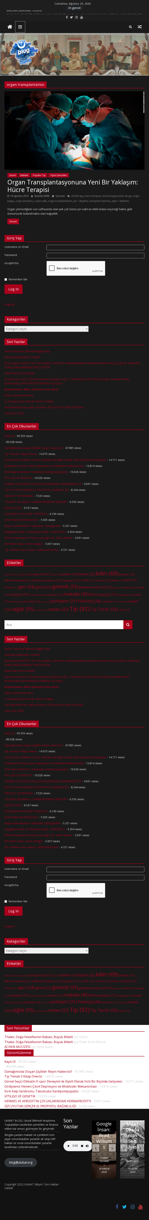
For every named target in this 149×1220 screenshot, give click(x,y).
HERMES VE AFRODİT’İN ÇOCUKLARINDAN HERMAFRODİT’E (42, 484)
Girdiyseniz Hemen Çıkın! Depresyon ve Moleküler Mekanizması (44, 466)
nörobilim (16, 601)
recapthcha (11, 263)
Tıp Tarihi (104, 609)
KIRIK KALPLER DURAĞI (19, 373)
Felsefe (11, 587)
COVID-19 (89, 580)
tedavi (59, 609)
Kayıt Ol (9, 436)
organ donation (24, 201)
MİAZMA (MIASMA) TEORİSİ (24, 12)
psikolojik (109, 601)
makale (76, 594)
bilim (107, 573)
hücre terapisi (92, 196)
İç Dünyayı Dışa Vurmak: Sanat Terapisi (28, 401)
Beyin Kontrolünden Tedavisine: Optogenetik (32, 526)
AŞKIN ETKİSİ (12, 508)
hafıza (130, 587)
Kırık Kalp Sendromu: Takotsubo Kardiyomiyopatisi (36, 472)
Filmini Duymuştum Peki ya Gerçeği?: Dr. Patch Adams (38, 538)
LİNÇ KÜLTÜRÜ (14, 413)
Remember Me (18, 279)
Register (9, 304)
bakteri (69, 574)
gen (27, 587)
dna (104, 580)
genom (118, 587)
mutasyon (125, 594)
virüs (124, 610)
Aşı (56, 574)
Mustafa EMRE (42, 196)
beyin (87, 574)
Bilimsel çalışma (47, 580)
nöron (45, 601)
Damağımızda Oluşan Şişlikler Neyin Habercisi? (33, 448)
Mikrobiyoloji (103, 594)
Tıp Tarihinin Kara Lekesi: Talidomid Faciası (31, 550)
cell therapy (77, 196)
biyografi (70, 580)
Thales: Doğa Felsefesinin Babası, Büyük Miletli (38, 1037)
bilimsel (127, 574)
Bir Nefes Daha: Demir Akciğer (23, 544)
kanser (56, 594)
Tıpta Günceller (58, 175)
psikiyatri (64, 601)
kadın (43, 595)
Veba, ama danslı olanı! (18, 395)
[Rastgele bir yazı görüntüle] (140, 26)
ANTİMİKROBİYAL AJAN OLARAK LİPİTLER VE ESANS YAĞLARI (43, 407)
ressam (123, 601)
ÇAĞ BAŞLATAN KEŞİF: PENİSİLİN (25, 514)
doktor (117, 580)
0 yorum (60, 196)
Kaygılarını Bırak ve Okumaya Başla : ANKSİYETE (34, 532)
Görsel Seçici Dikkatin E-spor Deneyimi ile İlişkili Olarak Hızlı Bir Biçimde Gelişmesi (55, 460)
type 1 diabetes (120, 201)
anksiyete (23, 574)
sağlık (23, 609)
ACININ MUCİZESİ (17, 1047)
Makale (24, 175)
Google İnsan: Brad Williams (104, 1135)
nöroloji (32, 601)
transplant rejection (100, 201)
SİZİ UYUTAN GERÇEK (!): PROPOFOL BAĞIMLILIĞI (36, 490)
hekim (34, 595)
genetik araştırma (95, 587)
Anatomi (10, 574)
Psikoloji (89, 601)
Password (10, 255)
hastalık (18, 594)
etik (131, 580)
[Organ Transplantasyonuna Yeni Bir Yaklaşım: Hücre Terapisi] (74, 93)
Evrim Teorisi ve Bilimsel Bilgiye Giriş (27, 351)
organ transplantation (60, 201)
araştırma (40, 574)
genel (43, 587)
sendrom (41, 609)
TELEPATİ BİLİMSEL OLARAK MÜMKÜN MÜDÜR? (35, 502)
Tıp (80, 609)
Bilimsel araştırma (19, 580)
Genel (12, 175)
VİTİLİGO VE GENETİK (18, 478)
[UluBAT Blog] (9, 27)
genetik (65, 586)
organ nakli (40, 201)
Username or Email (16, 247)
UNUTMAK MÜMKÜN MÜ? (21, 520)
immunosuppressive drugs (116, 196)
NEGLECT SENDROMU (18, 496)
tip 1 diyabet (80, 201)
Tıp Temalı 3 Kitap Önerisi (20, 454)
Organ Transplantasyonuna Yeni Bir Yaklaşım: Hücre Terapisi (72, 186)
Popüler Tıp (39, 175)
